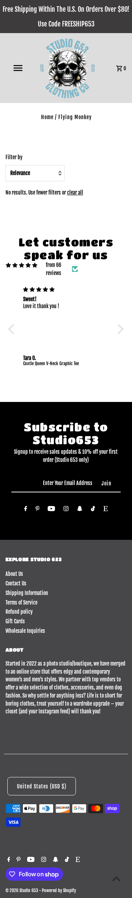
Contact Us (16, 583)
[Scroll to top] (116, 878)
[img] (21, 265)
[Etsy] (105, 510)
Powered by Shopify (59, 890)
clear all (75, 192)
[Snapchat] (79, 510)
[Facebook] (25, 510)
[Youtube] (51, 510)
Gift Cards (15, 621)
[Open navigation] (17, 68)
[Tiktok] (93, 510)
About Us (14, 574)
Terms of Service (21, 602)
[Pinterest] (38, 510)
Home (47, 117)
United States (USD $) (41, 786)
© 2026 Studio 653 (22, 890)
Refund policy (19, 612)
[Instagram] (66, 510)
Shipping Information (27, 593)
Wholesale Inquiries (25, 631)
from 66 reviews (53, 269)
